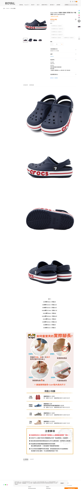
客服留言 (47, 486)
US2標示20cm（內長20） (56, 37)
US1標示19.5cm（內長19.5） (57, 34)
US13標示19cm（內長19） (56, 31)
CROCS (52, 56)
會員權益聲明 (48, 488)
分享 (53, 77)
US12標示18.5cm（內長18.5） (57, 28)
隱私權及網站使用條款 (32, 488)
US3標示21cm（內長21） (69, 37)
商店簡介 (29, 486)
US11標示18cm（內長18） (56, 25)
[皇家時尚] (10, 3)
